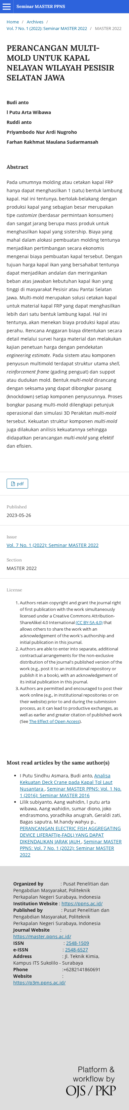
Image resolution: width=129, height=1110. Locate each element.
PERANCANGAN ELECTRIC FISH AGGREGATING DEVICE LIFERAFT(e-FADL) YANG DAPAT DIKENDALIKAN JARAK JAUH (70, 835)
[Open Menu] (6, 6)
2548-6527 (76, 949)
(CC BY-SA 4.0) (89, 622)
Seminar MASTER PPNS (41, 6)
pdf (19, 484)
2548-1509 (77, 943)
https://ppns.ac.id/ (82, 903)
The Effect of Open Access (54, 721)
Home (13, 22)
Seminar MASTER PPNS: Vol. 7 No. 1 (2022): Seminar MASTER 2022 (71, 848)
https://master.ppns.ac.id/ (42, 936)
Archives (35, 22)
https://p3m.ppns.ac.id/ (39, 982)
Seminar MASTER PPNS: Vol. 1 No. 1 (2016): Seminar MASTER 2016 (70, 792)
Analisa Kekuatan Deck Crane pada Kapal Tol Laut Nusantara (66, 782)
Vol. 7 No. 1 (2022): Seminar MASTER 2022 (47, 28)
